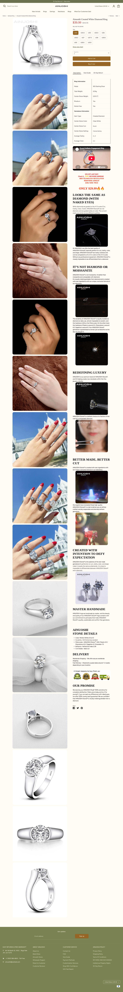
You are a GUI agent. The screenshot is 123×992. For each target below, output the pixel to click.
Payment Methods (69, 960)
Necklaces (61, 11)
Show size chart (78, 47)
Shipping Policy (98, 954)
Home (4, 16)
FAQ (64, 954)
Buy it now (91, 64)
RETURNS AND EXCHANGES (102, 960)
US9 (75, 42)
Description (77, 73)
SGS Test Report (68, 969)
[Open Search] (4, 6)
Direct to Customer (39, 963)
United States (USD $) (101, 6)
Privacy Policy (97, 951)
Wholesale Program (39, 960)
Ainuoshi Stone (38, 957)
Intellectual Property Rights (101, 963)
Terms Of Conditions (99, 957)
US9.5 (82, 42)
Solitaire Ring (11, 16)
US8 (96, 38)
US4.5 (83, 33)
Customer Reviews (39, 966)
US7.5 (90, 38)
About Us (36, 951)
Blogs (69, 11)
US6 (103, 33)
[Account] (114, 6)
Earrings (52, 11)
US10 (89, 42)
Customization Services (70, 963)
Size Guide (87, 73)
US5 (89, 33)
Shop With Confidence (70, 966)
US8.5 (104, 38)
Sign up (81, 936)
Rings (45, 11)
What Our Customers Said (82, 11)
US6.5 (76, 38)
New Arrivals (36, 11)
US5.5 (96, 33)
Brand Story (36, 954)
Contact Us (66, 951)
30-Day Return (98, 73)
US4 (75, 33)
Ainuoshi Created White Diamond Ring (26, 16)
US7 (83, 38)
